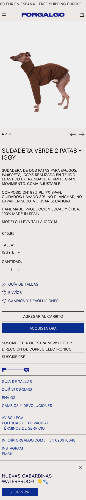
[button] (82, 15)
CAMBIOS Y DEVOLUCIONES (27, 405)
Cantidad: (12, 262)
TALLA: (8, 245)
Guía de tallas (17, 381)
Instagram (12, 448)
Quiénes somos (17, 389)
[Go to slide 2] (6, 134)
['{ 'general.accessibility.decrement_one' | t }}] (3, 270)
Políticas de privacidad (26, 423)
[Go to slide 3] (10, 134)
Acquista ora (43, 328)
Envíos (8, 397)
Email (7, 454)
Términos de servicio (23, 428)
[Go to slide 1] (3, 134)
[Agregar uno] (19, 270)
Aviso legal (13, 417)
